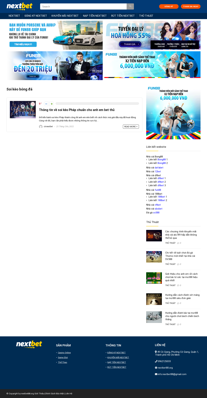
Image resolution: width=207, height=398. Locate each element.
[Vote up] (51, 104)
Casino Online (64, 352)
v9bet (158, 204)
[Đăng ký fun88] (173, 112)
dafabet (159, 167)
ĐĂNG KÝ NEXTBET (35, 15)
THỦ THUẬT (146, 15)
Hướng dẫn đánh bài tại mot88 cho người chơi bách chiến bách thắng (182, 316)
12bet (158, 171)
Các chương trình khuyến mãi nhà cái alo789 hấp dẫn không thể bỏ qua (181, 234)
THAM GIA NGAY (190, 7)
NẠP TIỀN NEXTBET (95, 15)
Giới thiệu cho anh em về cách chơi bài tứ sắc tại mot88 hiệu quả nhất (181, 277)
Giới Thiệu (39, 393)
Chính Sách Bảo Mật (54, 393)
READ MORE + (130, 126)
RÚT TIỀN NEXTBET (123, 15)
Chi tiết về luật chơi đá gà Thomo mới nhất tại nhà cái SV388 (180, 256)
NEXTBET (14, 15)
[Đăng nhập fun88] (152, 65)
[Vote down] (46, 104)
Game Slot (63, 357)
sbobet (158, 208)
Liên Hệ (68, 393)
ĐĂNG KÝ (168, 7)
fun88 (158, 189)
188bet (161, 196)
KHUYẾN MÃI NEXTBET (65, 15)
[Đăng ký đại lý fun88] (54, 35)
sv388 (156, 212)
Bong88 (162, 159)
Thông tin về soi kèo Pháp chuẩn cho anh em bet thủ (76, 110)
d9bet (161, 178)
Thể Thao (62, 362)
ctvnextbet (48, 126)
